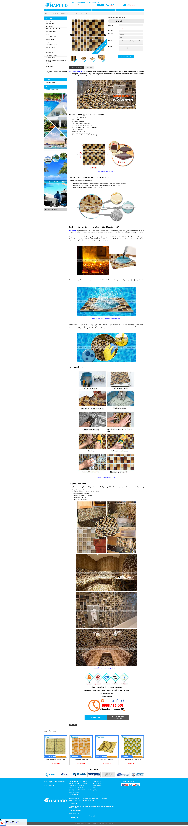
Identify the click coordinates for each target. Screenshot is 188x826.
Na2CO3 (95, 789)
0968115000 (112, 5)
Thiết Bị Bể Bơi (71, 9)
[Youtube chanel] (134, 785)
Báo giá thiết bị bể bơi (98, 783)
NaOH (94, 787)
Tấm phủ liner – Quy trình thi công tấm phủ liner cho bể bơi (56, 72)
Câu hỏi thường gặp (73, 794)
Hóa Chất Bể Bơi (50, 39)
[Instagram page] (126, 785)
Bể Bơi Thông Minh (84, 9)
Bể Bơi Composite (50, 64)
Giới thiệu (60, 9)
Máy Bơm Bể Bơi (50, 23)
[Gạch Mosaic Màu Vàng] (107, 750)
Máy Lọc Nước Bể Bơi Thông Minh (53, 28)
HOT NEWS (97, 782)
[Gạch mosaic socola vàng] (81, 750)
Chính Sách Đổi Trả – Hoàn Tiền (76, 785)
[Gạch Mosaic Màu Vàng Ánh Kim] (55, 750)
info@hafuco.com (131, 5)
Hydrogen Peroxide (97, 785)
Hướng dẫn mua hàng (74, 790)
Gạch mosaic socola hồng (82, 13)
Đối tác (94, 770)
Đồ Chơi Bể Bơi (49, 52)
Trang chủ (50, 9)
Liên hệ (138, 9)
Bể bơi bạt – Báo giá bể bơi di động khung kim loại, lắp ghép (56, 61)
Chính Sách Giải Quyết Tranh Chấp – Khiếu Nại (80, 789)
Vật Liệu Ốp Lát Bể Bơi (58, 13)
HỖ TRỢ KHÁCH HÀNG (78, 782)
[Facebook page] (123, 785)
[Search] (100, 5)
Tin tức (130, 9)
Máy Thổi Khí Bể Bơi (50, 47)
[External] (106, 705)
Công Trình (121, 9)
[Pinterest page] (137, 785)
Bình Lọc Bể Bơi (49, 26)
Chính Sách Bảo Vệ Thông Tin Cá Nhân (78, 783)
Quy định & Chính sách (51, 82)
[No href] (55, 121)
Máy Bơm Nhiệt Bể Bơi (51, 31)
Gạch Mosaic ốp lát (69, 13)
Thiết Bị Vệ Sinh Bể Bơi (51, 36)
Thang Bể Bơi (49, 50)
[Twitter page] (130, 785)
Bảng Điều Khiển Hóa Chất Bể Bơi (53, 42)
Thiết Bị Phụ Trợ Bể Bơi (51, 44)
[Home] (56, 4)
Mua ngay (95, 718)
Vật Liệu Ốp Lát (98, 9)
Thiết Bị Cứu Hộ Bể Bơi (51, 55)
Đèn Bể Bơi (48, 34)
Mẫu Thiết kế (109, 9)
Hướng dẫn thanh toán (74, 792)
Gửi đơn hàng (127, 56)
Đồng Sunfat (96, 790)
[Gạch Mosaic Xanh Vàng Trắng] (132, 750)
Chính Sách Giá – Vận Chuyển (76, 787)
